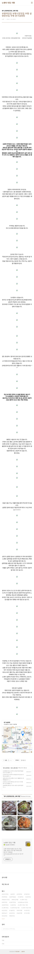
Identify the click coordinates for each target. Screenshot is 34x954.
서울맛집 (12, 910)
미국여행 (27, 913)
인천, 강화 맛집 (14, 768)
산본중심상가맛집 (23, 902)
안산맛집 (5, 910)
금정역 (13, 894)
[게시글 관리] (11, 760)
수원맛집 (21, 897)
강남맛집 (5, 916)
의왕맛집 (27, 894)
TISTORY (17, 951)
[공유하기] (9, 760)
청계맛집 (5, 897)
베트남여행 (15, 899)
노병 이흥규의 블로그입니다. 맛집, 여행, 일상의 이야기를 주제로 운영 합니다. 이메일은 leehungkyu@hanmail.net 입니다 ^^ (13, 852)
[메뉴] (32, 3)
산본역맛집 (13, 902)
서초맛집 (27, 910)
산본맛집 (13, 905)
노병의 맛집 (24, 899)
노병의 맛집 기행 (8, 3)
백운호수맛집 (6, 899)
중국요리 (5, 913)
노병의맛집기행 (15, 908)
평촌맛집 (12, 916)
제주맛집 (5, 902)
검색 (30, 929)
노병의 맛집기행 (26, 908)
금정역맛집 (5, 905)
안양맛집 (19, 894)
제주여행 (19, 910)
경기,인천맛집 (6, 768)
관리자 (23, 951)
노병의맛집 (5, 908)
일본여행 (19, 913)
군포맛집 (12, 913)
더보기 (3, 919)
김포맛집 (28, 897)
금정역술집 (13, 897)
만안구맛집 (5, 894)
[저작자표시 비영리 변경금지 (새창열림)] (23, 760)
